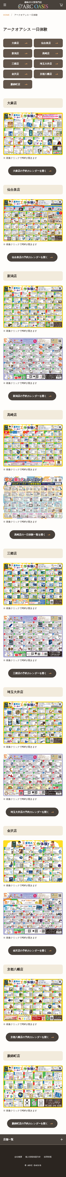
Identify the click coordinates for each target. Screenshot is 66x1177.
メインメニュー (5, 5)
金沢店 (15, 74)
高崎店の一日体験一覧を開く (29, 534)
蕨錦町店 (15, 84)
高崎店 (46, 53)
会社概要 (18, 1156)
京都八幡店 (46, 74)
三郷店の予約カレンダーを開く (30, 673)
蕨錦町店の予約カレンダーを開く (30, 1123)
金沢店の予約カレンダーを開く (30, 950)
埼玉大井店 (46, 63)
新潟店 (15, 53)
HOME (6, 14)
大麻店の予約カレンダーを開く (30, 170)
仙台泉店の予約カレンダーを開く (30, 257)
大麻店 (15, 43)
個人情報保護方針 (33, 1156)
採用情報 (48, 1156)
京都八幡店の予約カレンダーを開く (30, 1037)
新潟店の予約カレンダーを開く (30, 396)
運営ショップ (61, 5)
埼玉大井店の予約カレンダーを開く (30, 812)
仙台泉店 (46, 43)
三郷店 (15, 63)
